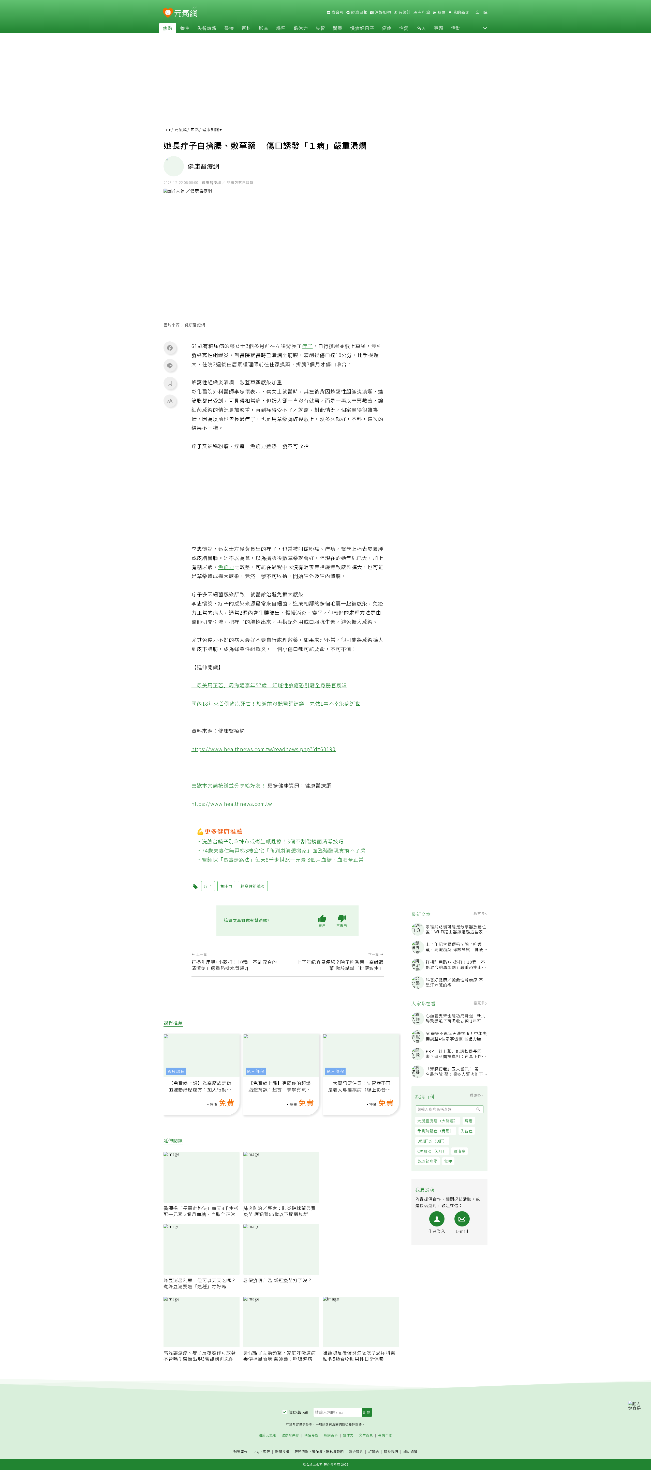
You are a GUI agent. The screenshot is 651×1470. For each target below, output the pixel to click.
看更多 (480, 914)
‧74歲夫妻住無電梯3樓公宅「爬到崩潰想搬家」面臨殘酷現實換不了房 (281, 850)
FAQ (256, 1451)
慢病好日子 (362, 28)
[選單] (485, 12)
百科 (246, 28)
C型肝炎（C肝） (432, 1151)
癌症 (387, 28)
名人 (421, 28)
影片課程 (176, 1071)
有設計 (404, 12)
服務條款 (301, 1451)
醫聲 (338, 28)
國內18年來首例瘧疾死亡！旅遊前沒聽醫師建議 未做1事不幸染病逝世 (276, 703)
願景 (441, 12)
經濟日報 (358, 12)
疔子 (307, 346)
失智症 (467, 1130)
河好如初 (382, 12)
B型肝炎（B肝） (432, 1141)
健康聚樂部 (290, 1435)
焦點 (167, 28)
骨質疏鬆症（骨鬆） (435, 1130)
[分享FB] (170, 347)
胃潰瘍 (459, 1151)
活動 (456, 28)
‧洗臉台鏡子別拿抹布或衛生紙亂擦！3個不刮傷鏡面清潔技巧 (270, 841)
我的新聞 (460, 12)
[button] (485, 28)
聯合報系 (356, 1452)
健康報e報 (298, 1412)
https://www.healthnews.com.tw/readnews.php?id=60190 (263, 749)
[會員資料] (477, 12)
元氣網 (180, 129)
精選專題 (311, 1435)
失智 (320, 28)
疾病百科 (331, 1435)
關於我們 (391, 1452)
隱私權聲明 (335, 1451)
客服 (266, 1451)
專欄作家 (385, 1435)
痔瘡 (469, 1120)
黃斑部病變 (427, 1161)
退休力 (300, 28)
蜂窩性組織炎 (253, 886)
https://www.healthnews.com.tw (231, 803)
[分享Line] (170, 365)
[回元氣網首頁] (185, 12)
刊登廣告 (240, 1452)
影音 (264, 28)
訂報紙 (373, 1452)
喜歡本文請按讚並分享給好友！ (228, 785)
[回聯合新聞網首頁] (168, 13)
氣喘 (448, 1161)
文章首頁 (366, 1435)
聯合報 (337, 12)
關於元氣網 (267, 1435)
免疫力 (226, 567)
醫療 (229, 28)
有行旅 (423, 12)
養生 (185, 28)
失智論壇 (207, 28)
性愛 (404, 28)
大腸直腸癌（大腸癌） (437, 1120)
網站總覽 (410, 1452)
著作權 (317, 1451)
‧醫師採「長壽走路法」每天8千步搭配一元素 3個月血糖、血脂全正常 (280, 859)
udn (167, 129)
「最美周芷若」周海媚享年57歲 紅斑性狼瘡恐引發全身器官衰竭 (269, 685)
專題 (438, 28)
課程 (281, 28)
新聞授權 (282, 1452)
